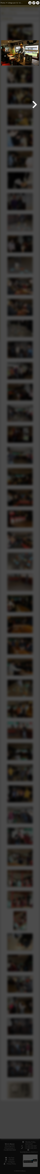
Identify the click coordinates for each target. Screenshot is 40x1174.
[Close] (37, 2)
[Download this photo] (30, 2)
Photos (3, 3)
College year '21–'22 (14, 3)
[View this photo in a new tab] (34, 2)
